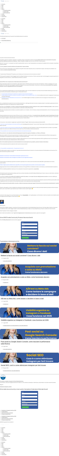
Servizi (3, 9)
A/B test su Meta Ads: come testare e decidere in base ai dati (22, 298)
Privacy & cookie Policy (6, 414)
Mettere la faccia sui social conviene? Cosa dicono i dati (20, 255)
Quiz (2, 7)
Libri (2, 6)
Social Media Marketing (6, 40)
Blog (2, 5)
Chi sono (3, 4)
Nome (23, 222)
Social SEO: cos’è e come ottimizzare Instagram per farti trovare (23, 365)
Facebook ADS (5, 282)
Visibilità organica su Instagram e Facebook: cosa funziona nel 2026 (25, 320)
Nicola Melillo (25, 195)
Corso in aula (5, 11)
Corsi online (4, 16)
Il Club (3, 14)
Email (23, 398)
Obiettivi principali (25, 234)
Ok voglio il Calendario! (25, 237)
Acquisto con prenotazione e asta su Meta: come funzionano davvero (25, 277)
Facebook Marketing (7, 325)
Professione (24, 401)
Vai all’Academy (5, 411)
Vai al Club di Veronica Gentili (7, 412)
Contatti (3, 15)
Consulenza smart (6, 10)
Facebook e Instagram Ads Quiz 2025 (9, 410)
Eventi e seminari (6, 12)
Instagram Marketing (15, 325)
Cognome (23, 225)
